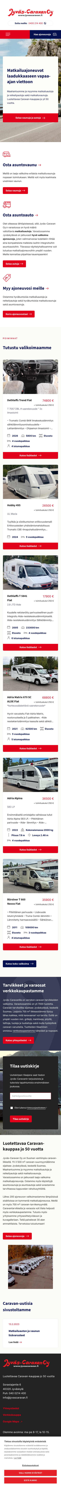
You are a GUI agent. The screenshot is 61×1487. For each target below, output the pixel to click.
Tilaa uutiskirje (21, 1119)
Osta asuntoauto (18, 215)
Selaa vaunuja (13, 190)
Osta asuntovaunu (20, 164)
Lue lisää (17, 1458)
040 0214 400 (17, 1393)
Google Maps (11, 1421)
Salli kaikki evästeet (30, 1473)
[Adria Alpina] (30, 775)
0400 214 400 (29, 23)
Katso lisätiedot (28, 455)
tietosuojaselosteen (36, 1107)
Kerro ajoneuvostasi (17, 314)
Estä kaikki (30, 1480)
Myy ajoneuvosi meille (23, 288)
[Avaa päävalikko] (8, 34)
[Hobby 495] (30, 482)
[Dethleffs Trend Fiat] (30, 377)
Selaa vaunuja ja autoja (28, 117)
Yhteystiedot (11, 1408)
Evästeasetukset (30, 1465)
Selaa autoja (12, 263)
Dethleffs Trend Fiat (19, 400)
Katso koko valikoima (18, 963)
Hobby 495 (13, 505)
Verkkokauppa (12, 1414)
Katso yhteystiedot (16, 1040)
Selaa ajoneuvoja (15, 1236)
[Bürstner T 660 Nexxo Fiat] (30, 876)
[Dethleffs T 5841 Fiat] (30, 572)
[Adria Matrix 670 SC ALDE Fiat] (30, 674)
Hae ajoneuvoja (42, 34)
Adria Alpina (14, 798)
